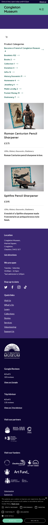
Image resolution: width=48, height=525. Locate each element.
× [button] (46, 498)
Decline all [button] (35, 521)
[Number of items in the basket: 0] (6, 37)
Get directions (10, 255)
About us (42, 2)
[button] (2, 507)
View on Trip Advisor (13, 408)
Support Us (9, 331)
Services (8, 322)
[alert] (24, 510)
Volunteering (10, 327)
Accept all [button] (13, 521)
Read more (15, 504)
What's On (9, 305)
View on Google (11, 382)
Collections (9, 313)
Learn (7, 309)
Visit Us (7, 300)
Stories (7, 318)
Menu (41, 9)
